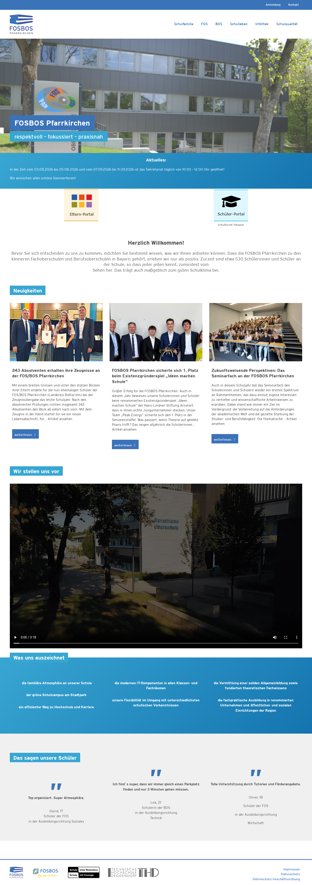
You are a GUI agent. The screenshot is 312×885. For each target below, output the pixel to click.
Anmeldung (273, 4)
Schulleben (239, 24)
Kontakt (293, 4)
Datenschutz (290, 874)
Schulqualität (287, 24)
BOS (218, 24)
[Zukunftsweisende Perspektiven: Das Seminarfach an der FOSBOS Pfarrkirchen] (255, 378)
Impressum (291, 869)
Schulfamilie (183, 24)
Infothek (262, 24)
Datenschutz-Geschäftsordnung (276, 879)
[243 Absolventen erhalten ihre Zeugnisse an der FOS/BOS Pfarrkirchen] (56, 378)
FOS (204, 24)
